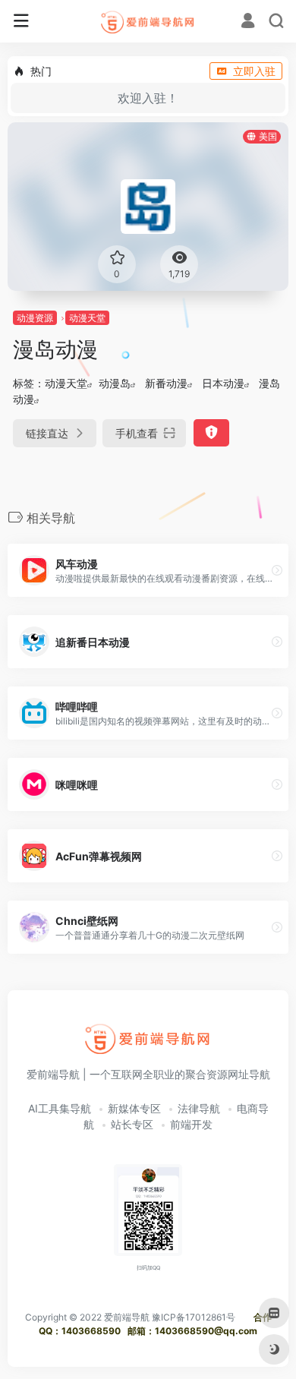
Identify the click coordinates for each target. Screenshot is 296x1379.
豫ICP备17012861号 (193, 1317)
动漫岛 (115, 383)
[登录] (248, 22)
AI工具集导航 (59, 1108)
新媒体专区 (134, 1108)
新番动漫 (166, 383)
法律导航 (199, 1108)
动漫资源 (35, 317)
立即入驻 (254, 71)
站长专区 (132, 1124)
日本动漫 (223, 383)
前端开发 (191, 1124)
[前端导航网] (148, 21)
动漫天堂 (87, 317)
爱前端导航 (127, 1317)
